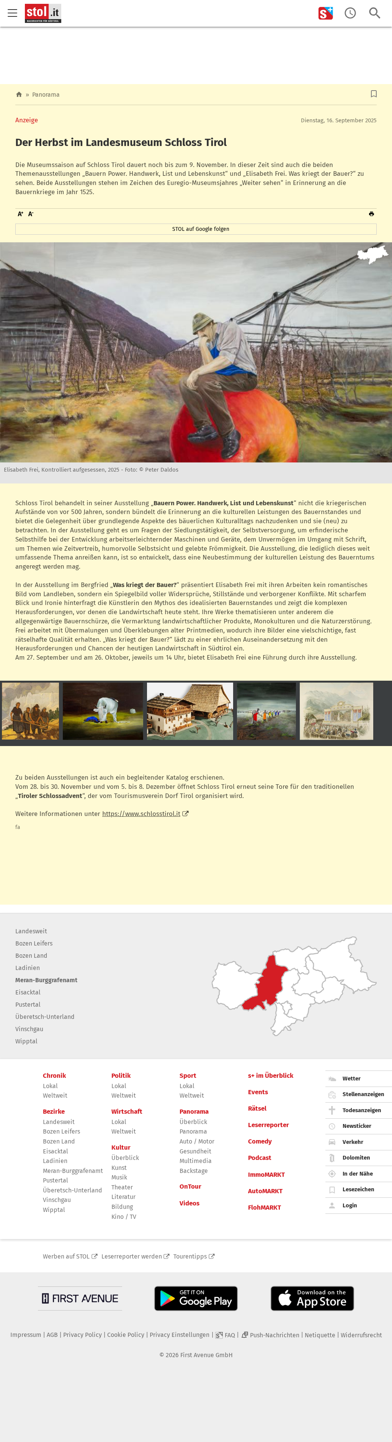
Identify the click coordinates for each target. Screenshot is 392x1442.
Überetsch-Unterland (45, 1016)
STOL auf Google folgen (200, 229)
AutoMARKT (265, 1191)
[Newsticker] (350, 13)
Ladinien (27, 968)
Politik (121, 1076)
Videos (189, 1203)
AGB (52, 1334)
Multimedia (196, 1161)
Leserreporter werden (131, 1256)
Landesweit (31, 931)
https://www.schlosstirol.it (141, 814)
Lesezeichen (358, 1189)
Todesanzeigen (362, 1110)
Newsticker (357, 1125)
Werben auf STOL (66, 1256)
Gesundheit (195, 1151)
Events (258, 1092)
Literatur (123, 1196)
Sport (188, 1076)
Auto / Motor (197, 1141)
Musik (119, 1177)
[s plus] (325, 13)
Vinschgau (29, 1029)
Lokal (50, 1086)
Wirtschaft (126, 1112)
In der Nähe (358, 1173)
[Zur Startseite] (19, 94)
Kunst (119, 1167)
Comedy (260, 1141)
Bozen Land (31, 955)
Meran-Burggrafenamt (46, 980)
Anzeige (26, 120)
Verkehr (353, 1142)
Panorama (46, 94)
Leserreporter (268, 1125)
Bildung (122, 1206)
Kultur (121, 1148)
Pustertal (28, 1004)
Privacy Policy (82, 1334)
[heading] (196, 142)
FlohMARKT (264, 1208)
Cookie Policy (125, 1334)
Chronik (54, 1076)
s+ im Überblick (270, 1076)
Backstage (194, 1170)
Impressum (25, 1334)
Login (350, 1205)
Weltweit (55, 1095)
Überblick (125, 1157)
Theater (122, 1187)
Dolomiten (356, 1157)
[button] (374, 93)
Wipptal (26, 1041)
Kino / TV (123, 1216)
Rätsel (257, 1109)
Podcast (259, 1158)
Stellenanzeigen (363, 1094)
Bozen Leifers (33, 943)
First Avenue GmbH (206, 1355)
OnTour (190, 1187)
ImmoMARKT (266, 1175)
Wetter (352, 1078)
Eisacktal (28, 992)
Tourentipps (190, 1256)
